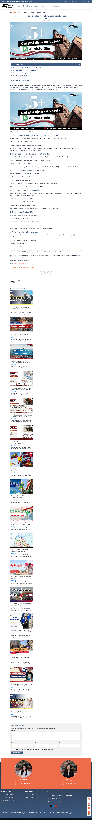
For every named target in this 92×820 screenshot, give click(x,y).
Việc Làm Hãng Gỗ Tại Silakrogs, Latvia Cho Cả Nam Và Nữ (20, 442)
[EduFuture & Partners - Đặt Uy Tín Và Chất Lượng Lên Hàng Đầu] (8, 6)
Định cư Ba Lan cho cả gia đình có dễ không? (21, 577)
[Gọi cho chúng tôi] (18, 783)
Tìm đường (89, 800)
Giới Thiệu (29, 6)
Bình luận (13, 730)
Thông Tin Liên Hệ (54, 6)
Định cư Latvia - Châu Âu (32, 797)
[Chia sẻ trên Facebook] (41, 272)
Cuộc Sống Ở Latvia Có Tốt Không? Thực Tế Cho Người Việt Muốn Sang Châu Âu (21, 361)
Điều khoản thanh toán (8, 800)
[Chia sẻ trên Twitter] (43, 272)
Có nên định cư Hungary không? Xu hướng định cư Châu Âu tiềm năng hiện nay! (21, 523)
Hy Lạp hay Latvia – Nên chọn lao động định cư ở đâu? (20, 496)
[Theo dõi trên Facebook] (48, 806)
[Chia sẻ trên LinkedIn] (48, 272)
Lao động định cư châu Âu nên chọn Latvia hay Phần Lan (21, 604)
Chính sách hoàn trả (8, 794)
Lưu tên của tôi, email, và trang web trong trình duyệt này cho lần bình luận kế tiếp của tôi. (34, 749)
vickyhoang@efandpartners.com (60, 802)
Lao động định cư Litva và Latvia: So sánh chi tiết (21, 469)
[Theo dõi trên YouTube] (56, 806)
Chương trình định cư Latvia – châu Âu (24, 267)
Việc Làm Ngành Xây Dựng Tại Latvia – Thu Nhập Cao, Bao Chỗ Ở (21, 415)
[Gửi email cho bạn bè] (46, 272)
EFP (51, 20)
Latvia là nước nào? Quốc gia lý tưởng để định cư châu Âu (19, 550)
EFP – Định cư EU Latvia (21, 263)
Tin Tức (44, 6)
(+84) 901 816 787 (55, 798)
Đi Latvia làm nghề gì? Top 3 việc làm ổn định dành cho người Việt (21, 685)
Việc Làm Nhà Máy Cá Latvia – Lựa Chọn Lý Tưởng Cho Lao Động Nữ (21, 388)
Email (36, 742)
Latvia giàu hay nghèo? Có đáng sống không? (20, 712)
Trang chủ (20, 6)
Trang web (61, 742)
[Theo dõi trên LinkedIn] (53, 806)
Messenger (89, 809)
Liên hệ (89, 814)
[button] (88, 6)
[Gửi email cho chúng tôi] (16, 783)
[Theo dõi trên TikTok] (50, 806)
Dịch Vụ (36, 6)
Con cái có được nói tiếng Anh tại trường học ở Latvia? (20, 658)
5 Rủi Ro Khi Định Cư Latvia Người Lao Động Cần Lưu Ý (20, 308)
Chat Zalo (89, 805)
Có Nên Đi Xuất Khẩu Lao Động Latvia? (19, 335)
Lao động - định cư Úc (31, 794)
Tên (12, 742)
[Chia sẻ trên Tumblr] (51, 272)
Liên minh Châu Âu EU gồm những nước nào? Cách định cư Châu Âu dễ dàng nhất (21, 631)
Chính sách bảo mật (8, 797)
